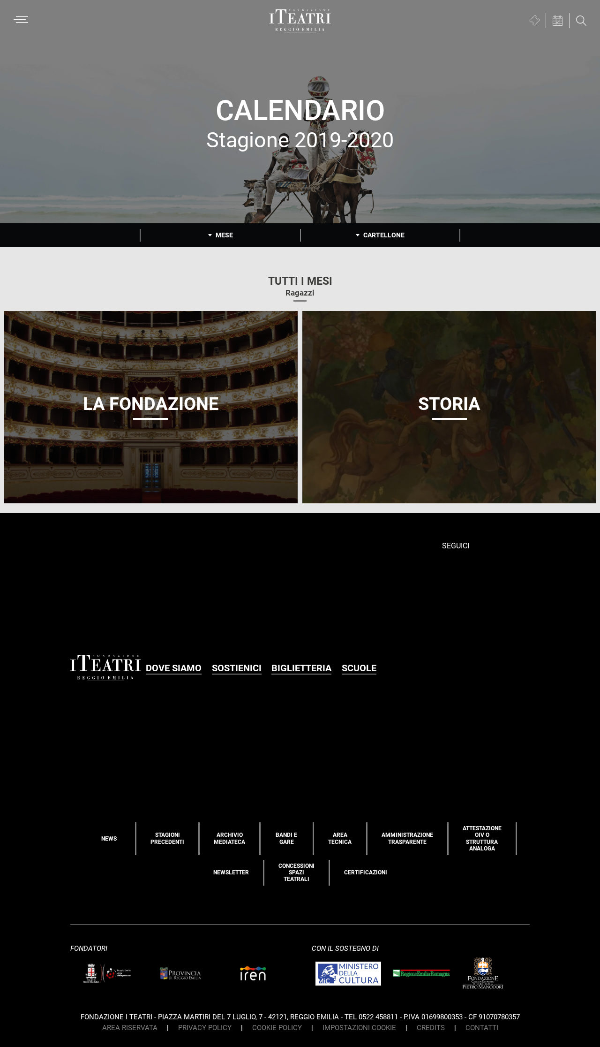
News (109, 838)
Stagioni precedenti (167, 838)
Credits (431, 1028)
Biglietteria (301, 668)
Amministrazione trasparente (407, 838)
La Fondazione (150, 404)
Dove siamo (174, 668)
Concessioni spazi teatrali (296, 873)
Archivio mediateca (229, 838)
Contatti (481, 1028)
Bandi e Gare (286, 838)
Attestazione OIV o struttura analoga (482, 838)
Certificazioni (365, 872)
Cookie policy (277, 1028)
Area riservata (130, 1028)
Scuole (359, 668)
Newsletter (231, 872)
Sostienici (237, 668)
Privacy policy (205, 1028)
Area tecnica (340, 838)
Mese (224, 235)
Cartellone (384, 235)
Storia (449, 404)
